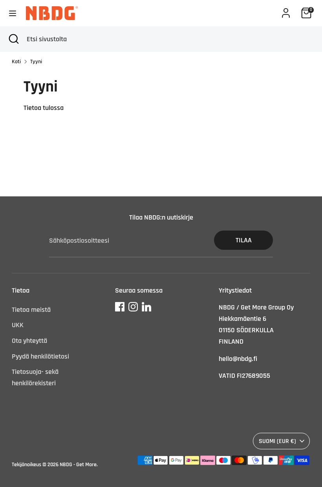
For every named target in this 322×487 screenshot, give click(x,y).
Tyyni (36, 61)
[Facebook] (119, 306)
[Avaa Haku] (13, 39)
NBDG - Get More (78, 464)
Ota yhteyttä (29, 340)
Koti (16, 61)
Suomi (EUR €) (277, 441)
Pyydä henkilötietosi (40, 356)
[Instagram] (133, 306)
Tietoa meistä (31, 309)
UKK (18, 325)
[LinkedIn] (146, 306)
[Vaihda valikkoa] (12, 13)
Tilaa (244, 240)
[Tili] (286, 10)
